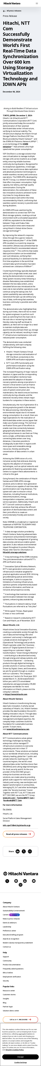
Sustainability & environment (14, 910)
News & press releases (11, 919)
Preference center (9, 931)
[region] (20, 1044)
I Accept (20, 1057)
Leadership (7, 927)
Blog (4, 1003)
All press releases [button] (14, 11)
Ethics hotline (8, 973)
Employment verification (12, 977)
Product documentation (12, 965)
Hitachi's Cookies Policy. (15, 1050)
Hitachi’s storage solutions (14, 552)
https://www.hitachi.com (16, 694)
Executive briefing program (13, 935)
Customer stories (9, 994)
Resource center (9, 990)
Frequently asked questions (13, 969)
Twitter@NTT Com (25, 798)
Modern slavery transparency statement (18, 943)
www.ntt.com (9, 798)
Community (7, 961)
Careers (6, 915)
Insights (6, 998)
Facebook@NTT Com (12, 800)
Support (6, 957)
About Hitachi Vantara (11, 907)
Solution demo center (11, 1011)
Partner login (8, 1006)
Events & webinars (10, 923)
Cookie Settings (20, 1062)
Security (6, 981)
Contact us (7, 947)
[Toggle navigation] (37, 3)
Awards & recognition (11, 939)
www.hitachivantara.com (18, 729)
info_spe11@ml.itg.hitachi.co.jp (16, 825)
